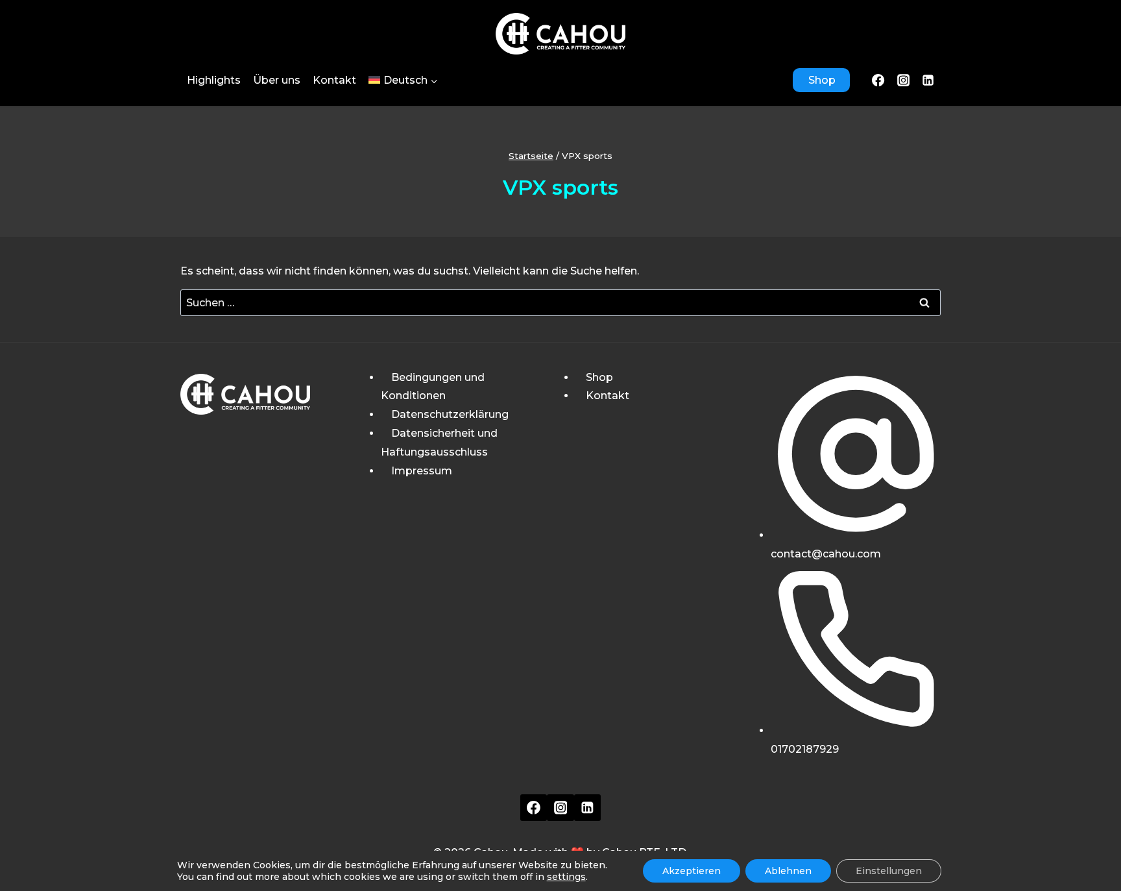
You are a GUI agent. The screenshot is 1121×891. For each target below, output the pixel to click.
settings (566, 877)
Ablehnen (788, 871)
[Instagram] (903, 79)
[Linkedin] (587, 808)
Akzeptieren (691, 871)
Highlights (214, 80)
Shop (822, 80)
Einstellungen (889, 871)
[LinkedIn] (928, 79)
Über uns (276, 80)
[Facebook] (878, 79)
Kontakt (334, 80)
